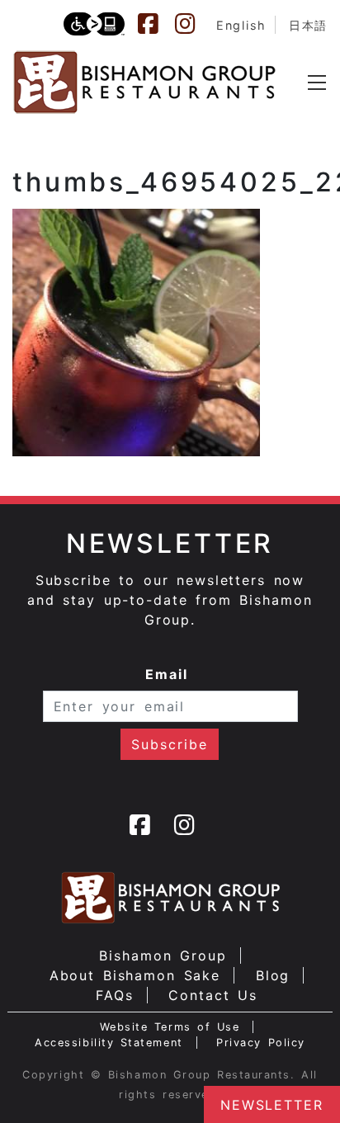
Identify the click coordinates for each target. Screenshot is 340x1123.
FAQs (115, 995)
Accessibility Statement (108, 1042)
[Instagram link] (193, 24)
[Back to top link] (20, 1081)
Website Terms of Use (170, 1027)
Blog (273, 975)
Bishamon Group (162, 955)
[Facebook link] (156, 24)
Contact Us (212, 995)
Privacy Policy (260, 1042)
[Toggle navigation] (317, 82)
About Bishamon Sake (135, 975)
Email (166, 674)
